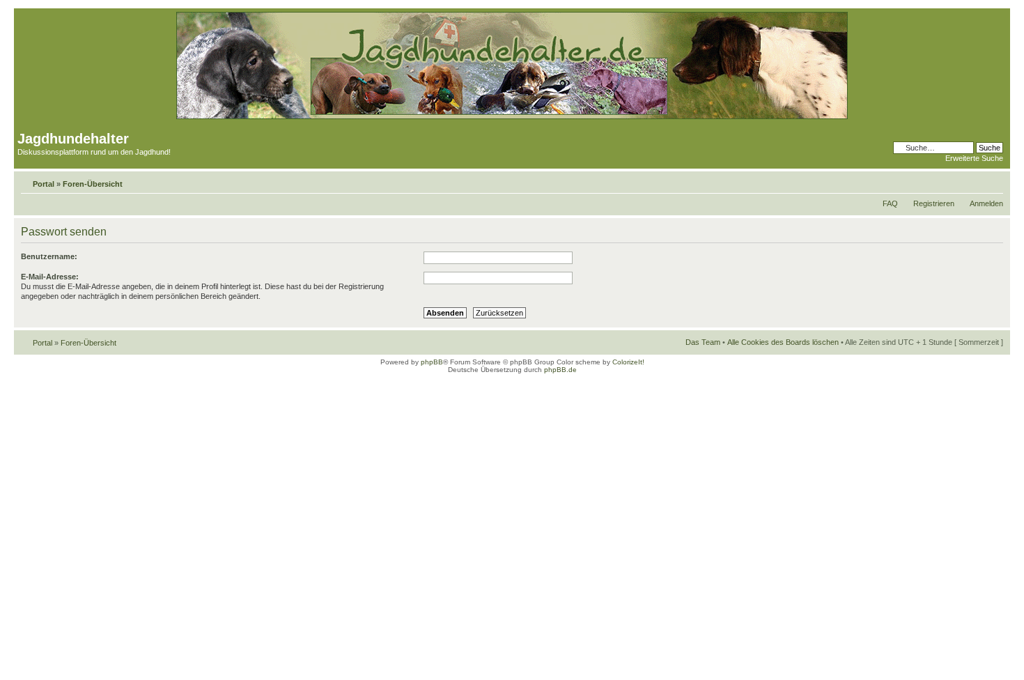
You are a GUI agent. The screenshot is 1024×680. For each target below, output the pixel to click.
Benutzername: (49, 256)
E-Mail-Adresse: (50, 276)
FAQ (890, 203)
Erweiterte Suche (974, 158)
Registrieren (933, 203)
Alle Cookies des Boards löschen (783, 342)
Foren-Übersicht (93, 184)
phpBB (432, 362)
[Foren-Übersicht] (512, 117)
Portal (43, 184)
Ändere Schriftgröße (993, 181)
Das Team (702, 342)
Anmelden (986, 203)
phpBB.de (560, 369)
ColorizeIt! (628, 362)
